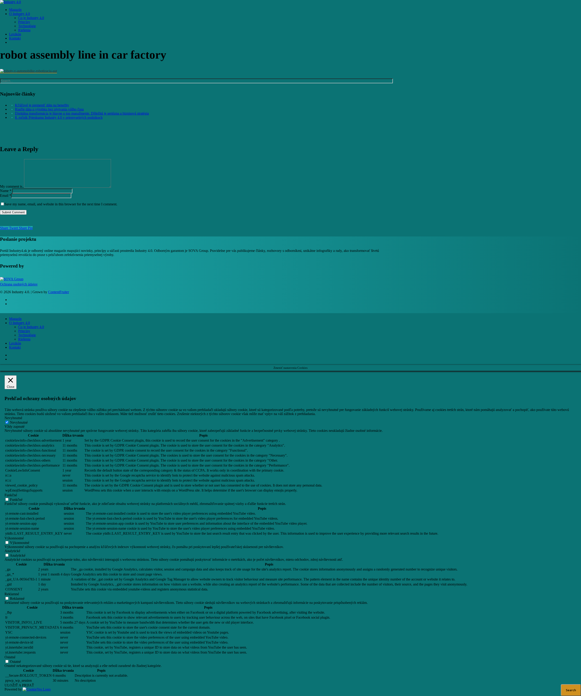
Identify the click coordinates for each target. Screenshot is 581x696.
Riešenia (24, 339)
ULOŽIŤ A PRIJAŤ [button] (19, 685)
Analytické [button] (12, 551)
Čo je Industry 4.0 (31, 327)
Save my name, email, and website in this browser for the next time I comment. (61, 204)
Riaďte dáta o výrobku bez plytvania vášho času (49, 109)
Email (5, 195)
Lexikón (15, 343)
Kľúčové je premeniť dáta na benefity (42, 105)
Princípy (24, 331)
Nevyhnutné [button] (13, 418)
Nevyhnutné (19, 422)
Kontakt (15, 347)
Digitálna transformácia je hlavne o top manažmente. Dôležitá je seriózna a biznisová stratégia (82, 113)
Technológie (27, 335)
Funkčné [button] (11, 495)
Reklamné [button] (12, 594)
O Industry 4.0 (19, 323)
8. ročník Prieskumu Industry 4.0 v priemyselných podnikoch (59, 117)
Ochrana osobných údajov (19, 284)
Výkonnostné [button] (14, 538)
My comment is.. (12, 186)
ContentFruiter (58, 292)
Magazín (15, 319)
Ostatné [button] (10, 657)
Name (5, 191)
